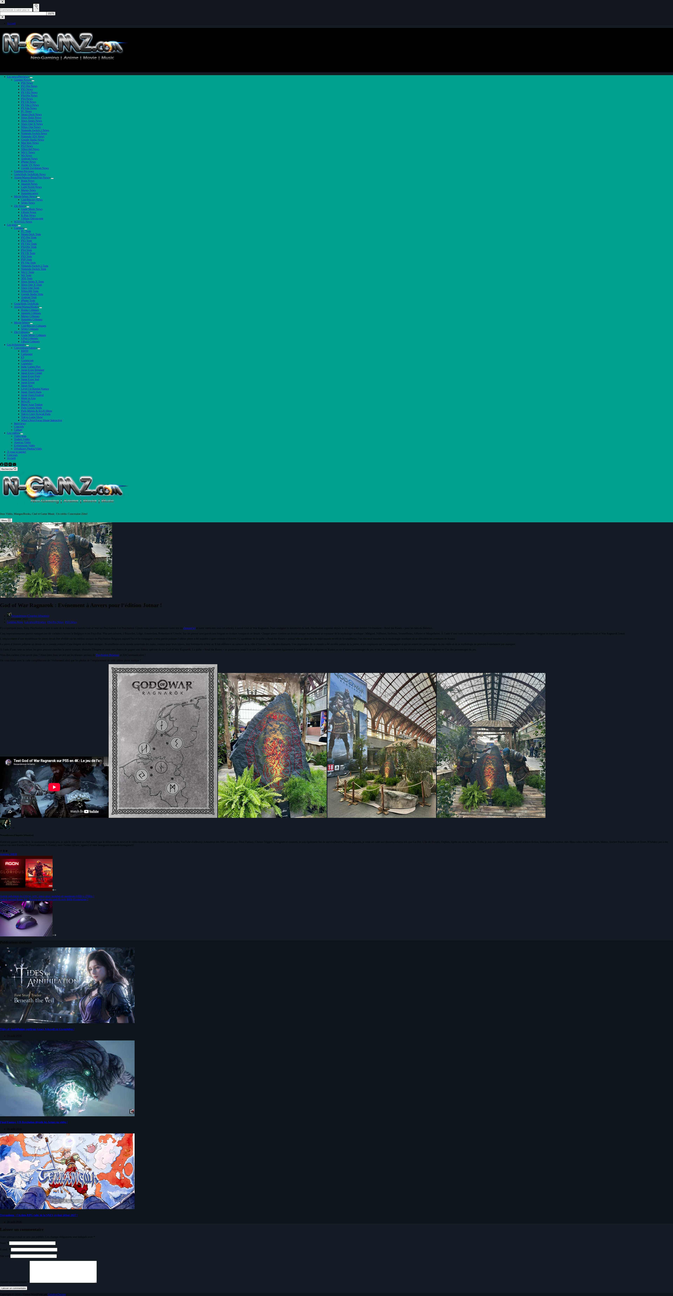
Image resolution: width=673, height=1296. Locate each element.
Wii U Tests (27, 272)
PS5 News (27, 89)
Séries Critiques (29, 328)
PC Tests (26, 231)
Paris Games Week (31, 407)
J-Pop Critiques (29, 338)
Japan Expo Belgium (32, 369)
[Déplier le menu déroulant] (31, 77)
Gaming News (22, 79)
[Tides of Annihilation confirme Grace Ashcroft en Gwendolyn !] (67, 1022)
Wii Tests (26, 275)
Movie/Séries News (25, 196)
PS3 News (27, 146)
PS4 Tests (26, 250)
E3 (22, 357)
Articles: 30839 (8, 854)
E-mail (5, 1249)
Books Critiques (30, 309)
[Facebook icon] (1, 851)
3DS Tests (26, 278)
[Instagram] (10, 465)
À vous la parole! (16, 451)
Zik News (19, 205)
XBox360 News (30, 149)
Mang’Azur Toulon (32, 404)
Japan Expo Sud (30, 379)
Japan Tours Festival (32, 395)
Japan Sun (26, 385)
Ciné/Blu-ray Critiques (33, 325)
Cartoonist (26, 354)
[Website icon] (4, 851)
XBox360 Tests (29, 291)
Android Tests (29, 297)
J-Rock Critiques (30, 341)
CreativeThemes (57, 1294)
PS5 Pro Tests (28, 237)
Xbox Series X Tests (32, 281)
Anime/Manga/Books (26, 306)
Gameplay (26, 363)
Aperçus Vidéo (22, 442)
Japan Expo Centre (31, 373)
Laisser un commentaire (13, 1288)
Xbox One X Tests (31, 284)
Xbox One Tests (30, 287)
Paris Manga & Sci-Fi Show (36, 410)
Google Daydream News (35, 168)
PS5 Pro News (29, 86)
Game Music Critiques (33, 335)
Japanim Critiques (31, 313)
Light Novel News (31, 186)
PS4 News (27, 98)
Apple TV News (30, 164)
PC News (26, 111)
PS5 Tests (26, 240)
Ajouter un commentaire (14, 1281)
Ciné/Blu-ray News (32, 199)
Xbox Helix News (31, 117)
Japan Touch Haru (31, 391)
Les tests (11, 224)
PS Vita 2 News (30, 105)
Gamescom (27, 360)
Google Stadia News (32, 139)
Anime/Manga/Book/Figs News (31, 177)
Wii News (26, 155)
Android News (29, 158)
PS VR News (28, 101)
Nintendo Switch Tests (33, 268)
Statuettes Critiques (31, 319)
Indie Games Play (31, 366)
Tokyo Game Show (32, 417)
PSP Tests (26, 259)
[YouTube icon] (7, 851)
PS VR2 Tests (29, 243)
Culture (18, 429)
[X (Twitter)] (6, 465)
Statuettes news (29, 193)
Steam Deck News (31, 114)
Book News (27, 180)
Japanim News (29, 183)
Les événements (16, 344)
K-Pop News (28, 215)
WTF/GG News (23, 221)
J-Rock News (28, 212)
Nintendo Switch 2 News (35, 130)
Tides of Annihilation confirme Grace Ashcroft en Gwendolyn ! (37, 1029)
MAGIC (25, 401)
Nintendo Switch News (34, 133)
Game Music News (31, 209)
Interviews (20, 423)
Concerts (19, 426)
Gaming (18, 227)
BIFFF (25, 350)
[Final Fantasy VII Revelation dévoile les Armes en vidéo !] (67, 1115)
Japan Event (28, 382)
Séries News (28, 202)
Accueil (11, 458)
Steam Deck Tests (31, 234)
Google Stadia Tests (32, 294)
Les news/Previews (17, 76)
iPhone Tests (28, 300)
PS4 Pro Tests (28, 246)
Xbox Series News (31, 120)
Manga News (28, 190)
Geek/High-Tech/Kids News (30, 174)
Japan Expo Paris (30, 376)
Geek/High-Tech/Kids (26, 303)
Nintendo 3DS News (32, 136)
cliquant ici (189, 628)
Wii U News (28, 152)
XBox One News (30, 127)
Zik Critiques (21, 332)
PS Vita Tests (28, 262)
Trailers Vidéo (22, 439)
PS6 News (27, 82)
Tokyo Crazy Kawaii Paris (35, 413)
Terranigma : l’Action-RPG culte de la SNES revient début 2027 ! (39, 1215)
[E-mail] (14, 465)
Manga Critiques (30, 316)
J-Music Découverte (32, 218)
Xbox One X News (32, 123)
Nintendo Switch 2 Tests (34, 265)
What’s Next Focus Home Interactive (41, 420)
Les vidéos (13, 432)
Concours (12, 454)
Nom (4, 1243)
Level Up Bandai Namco (35, 388)
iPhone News (28, 161)
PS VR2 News (29, 92)
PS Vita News (29, 108)
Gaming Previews (24, 171)
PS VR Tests (28, 253)
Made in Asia (28, 398)
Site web (5, 1255)
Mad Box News (30, 142)
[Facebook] (2, 465)
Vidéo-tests (20, 436)
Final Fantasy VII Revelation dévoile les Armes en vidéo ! (34, 1122)
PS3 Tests (26, 256)
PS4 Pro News (29, 95)
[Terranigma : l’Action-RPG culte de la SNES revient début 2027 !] (67, 1208)
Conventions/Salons (25, 347)
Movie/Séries (21, 322)
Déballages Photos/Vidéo (28, 448)
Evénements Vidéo (24, 445)
